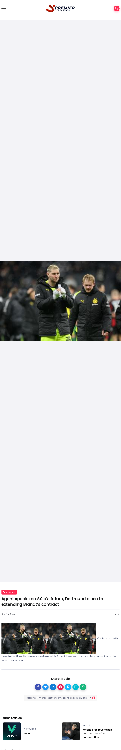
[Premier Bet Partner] (60, 8)
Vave (27, 733)
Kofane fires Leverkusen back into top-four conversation (97, 733)
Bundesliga (9, 592)
